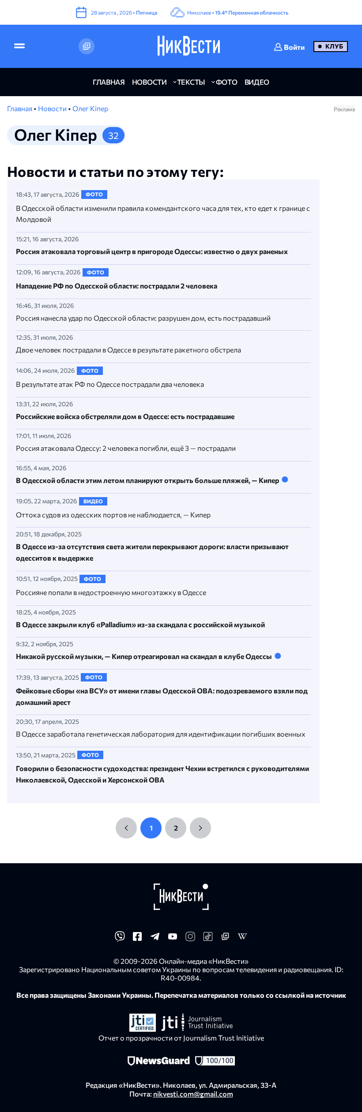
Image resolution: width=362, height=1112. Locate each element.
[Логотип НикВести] (189, 46)
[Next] (200, 828)
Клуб (334, 46)
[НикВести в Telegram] (155, 939)
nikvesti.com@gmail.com (193, 1094)
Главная (20, 108)
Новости (53, 108)
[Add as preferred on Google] (86, 46)
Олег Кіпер (90, 108)
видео (257, 82)
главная (109, 82)
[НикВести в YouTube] (172, 939)
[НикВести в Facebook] (137, 939)
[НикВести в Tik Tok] (208, 939)
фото (227, 82)
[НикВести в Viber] (119, 939)
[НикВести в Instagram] (190, 939)
